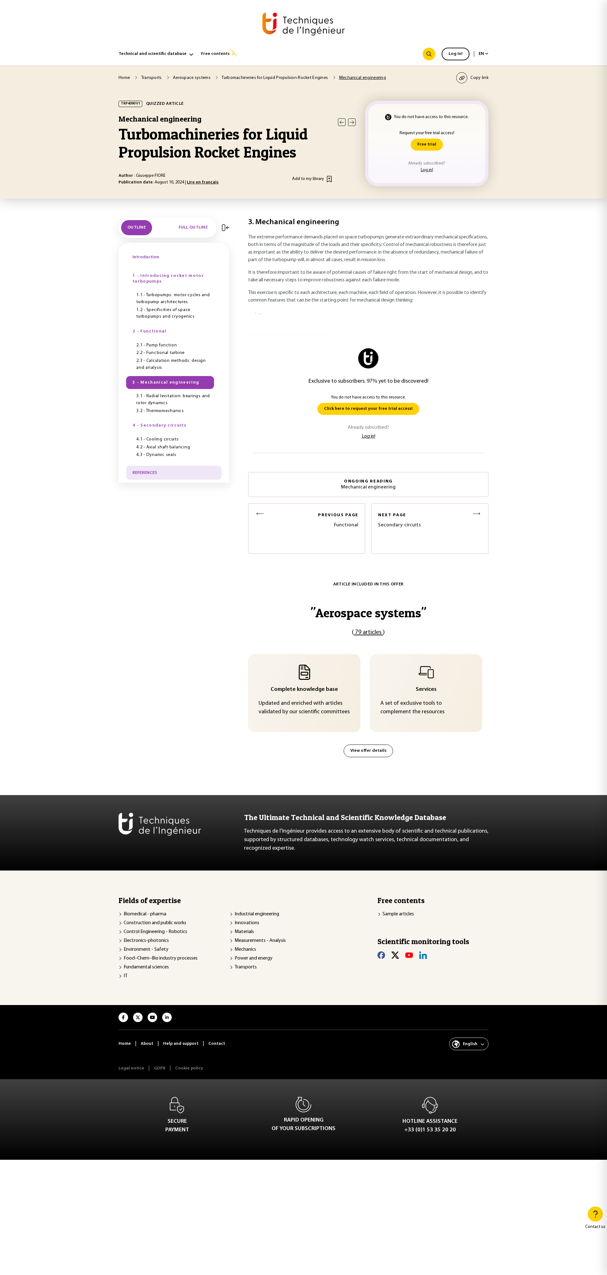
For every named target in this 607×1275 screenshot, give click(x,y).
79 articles (368, 632)
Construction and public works (155, 922)
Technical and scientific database (153, 53)
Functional (338, 520)
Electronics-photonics (146, 940)
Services (426, 689)
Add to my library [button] (308, 179)
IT (125, 976)
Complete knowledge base (304, 689)
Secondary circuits (399, 520)
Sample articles (398, 914)
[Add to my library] (329, 179)
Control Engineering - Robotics (155, 931)
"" (368, 612)
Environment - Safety (146, 949)
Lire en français (202, 182)
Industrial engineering (257, 914)
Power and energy (254, 958)
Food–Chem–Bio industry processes (161, 958)
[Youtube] (409, 955)
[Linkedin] (423, 955)
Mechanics (245, 949)
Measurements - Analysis (260, 940)
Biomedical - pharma (145, 914)
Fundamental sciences (146, 967)
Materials (244, 931)
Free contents (215, 53)
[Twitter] (395, 955)
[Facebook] (381, 955)
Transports (246, 967)
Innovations (247, 922)
